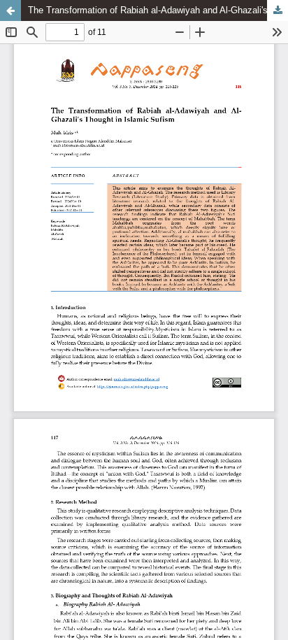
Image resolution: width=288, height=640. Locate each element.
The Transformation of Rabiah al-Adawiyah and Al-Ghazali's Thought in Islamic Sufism (158, 10)
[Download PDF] (277, 10)
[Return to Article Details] (10, 10)
